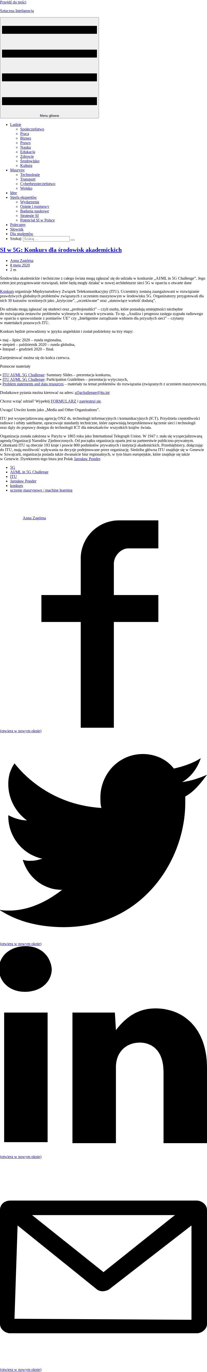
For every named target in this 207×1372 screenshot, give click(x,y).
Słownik (16, 229)
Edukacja (27, 152)
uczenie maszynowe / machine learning (41, 490)
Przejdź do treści (13, 2)
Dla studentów (21, 234)
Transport (27, 179)
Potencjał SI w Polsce (37, 220)
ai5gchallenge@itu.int (92, 392)
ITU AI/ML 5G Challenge (23, 375)
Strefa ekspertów (23, 197)
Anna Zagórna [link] (21, 260)
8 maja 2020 (20, 265)
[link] (11, 518)
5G (12, 467)
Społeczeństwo (32, 129)
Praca (24, 133)
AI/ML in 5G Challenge (29, 472)
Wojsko (26, 188)
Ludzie (15, 124)
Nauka (25, 147)
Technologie (30, 174)
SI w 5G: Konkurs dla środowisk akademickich (61, 250)
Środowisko (29, 161)
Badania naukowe (34, 211)
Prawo (25, 143)
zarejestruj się (90, 401)
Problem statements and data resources (33, 384)
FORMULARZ (63, 401)
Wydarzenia (29, 202)
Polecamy (18, 225)
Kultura (26, 165)
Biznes (25, 138)
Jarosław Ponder (87, 459)
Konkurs (7, 291)
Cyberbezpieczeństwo (37, 184)
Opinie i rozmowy (34, 206)
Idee (13, 193)
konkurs (16, 485)
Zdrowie (27, 156)
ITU (13, 476)
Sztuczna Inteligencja (17, 11)
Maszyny (17, 170)
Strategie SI (29, 215)
